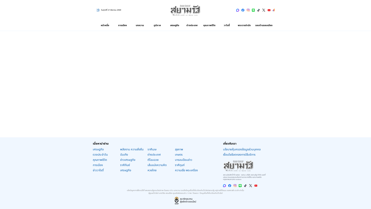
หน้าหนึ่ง (105, 25)
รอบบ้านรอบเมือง (263, 25)
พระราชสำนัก (244, 25)
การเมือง (122, 25)
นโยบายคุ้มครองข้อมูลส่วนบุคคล (242, 149)
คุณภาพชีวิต (209, 25)
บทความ (140, 25)
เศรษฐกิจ (174, 25)
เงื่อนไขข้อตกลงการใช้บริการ (239, 154)
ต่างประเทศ (192, 25)
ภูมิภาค (157, 25)
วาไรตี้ (227, 25)
